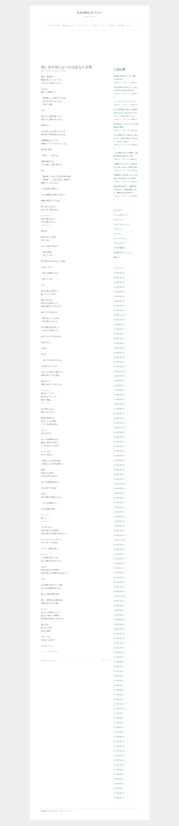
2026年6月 (118, 282)
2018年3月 (118, 690)
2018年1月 (118, 699)
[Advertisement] (89, 47)
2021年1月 (118, 587)
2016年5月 (118, 788)
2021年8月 (118, 554)
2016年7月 (118, 779)
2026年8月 (118, 273)
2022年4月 (118, 517)
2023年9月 (118, 437)
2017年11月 (118, 709)
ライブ (89, 25)
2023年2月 (118, 470)
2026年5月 (118, 287)
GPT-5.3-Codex (119, 238)
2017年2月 (118, 746)
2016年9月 (118, 770)
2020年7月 (118, 615)
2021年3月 (118, 577)
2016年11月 (118, 760)
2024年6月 (118, 395)
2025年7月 (118, 334)
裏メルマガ (81, 25)
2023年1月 (118, 474)
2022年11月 (118, 484)
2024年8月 (118, 385)
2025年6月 (118, 338)
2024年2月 (118, 413)
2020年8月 (118, 610)
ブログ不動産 (118, 248)
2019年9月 (118, 657)
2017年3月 (118, 741)
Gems (116, 234)
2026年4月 (118, 292)
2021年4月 (118, 573)
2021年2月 (118, 582)
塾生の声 (112, 25)
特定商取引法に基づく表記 (49, 811)
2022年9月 (118, 493)
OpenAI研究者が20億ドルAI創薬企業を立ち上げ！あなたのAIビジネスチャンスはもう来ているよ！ (126, 112)
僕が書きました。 (54, 651)
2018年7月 (118, 676)
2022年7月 (118, 502)
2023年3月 (118, 465)
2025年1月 (118, 362)
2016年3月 (118, 793)
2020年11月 (118, 596)
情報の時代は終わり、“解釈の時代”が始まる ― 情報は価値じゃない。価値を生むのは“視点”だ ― (125, 189)
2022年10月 (118, 488)
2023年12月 (118, 423)
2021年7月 (118, 559)
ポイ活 (128, 25)
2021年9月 (118, 549)
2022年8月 (118, 498)
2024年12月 (118, 367)
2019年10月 (118, 652)
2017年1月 (118, 751)
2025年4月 (118, 348)
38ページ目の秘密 (54, 25)
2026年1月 (118, 306)
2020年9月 (118, 605)
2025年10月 (118, 320)
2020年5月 (118, 624)
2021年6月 (118, 563)
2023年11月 (118, 427)
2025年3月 (118, 352)
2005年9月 (118, 798)
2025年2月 (118, 357)
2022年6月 (118, 507)
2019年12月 (118, 648)
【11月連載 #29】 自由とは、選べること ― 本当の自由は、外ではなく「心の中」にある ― (126, 138)
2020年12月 (118, 591)
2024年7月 (118, 390)
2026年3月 (118, 296)
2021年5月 (118, 568)
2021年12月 (118, 535)
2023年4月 (118, 460)
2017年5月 (118, 732)
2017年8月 (118, 718)
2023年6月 (118, 451)
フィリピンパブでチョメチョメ (124, 102)
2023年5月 (118, 456)
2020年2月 (118, 638)
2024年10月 (118, 376)
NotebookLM (118, 243)
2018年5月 (118, 680)
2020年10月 (118, 601)
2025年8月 (118, 329)
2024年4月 (118, 404)
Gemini (116, 229)
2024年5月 (118, 399)
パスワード (104, 25)
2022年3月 (118, 521)
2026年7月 (118, 278)
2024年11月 (118, 371)
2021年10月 (118, 545)
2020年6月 (118, 620)
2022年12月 (118, 479)
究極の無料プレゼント (68, 25)
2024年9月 (118, 381)
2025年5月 (118, 343)
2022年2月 (118, 526)
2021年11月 (118, 540)
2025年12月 (118, 310)
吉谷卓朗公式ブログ (89, 12)
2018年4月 (118, 685)
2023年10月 (118, 432)
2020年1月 (118, 643)
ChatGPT (117, 220)
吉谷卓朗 (63, 71)
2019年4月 (118, 662)
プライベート (105, 660)
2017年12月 (118, 704)
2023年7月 (118, 446)
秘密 (115, 257)
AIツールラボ (118, 215)
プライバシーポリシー (65, 811)
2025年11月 (118, 315)
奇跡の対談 (120, 25)
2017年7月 (118, 723)
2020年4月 (118, 629)
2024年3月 (118, 409)
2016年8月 (118, 774)
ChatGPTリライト (120, 224)
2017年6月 (118, 727)
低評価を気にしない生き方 (48, 660)
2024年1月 (118, 418)
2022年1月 (118, 531)
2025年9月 (118, 324)
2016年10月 (118, 765)
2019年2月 (118, 666)
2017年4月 (118, 737)
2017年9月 (118, 713)
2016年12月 (118, 755)
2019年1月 (118, 671)
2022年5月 (118, 512)
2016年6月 (118, 784)
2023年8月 (118, 442)
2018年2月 (118, 695)
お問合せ (95, 25)
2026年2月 (118, 301)
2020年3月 (118, 634)
